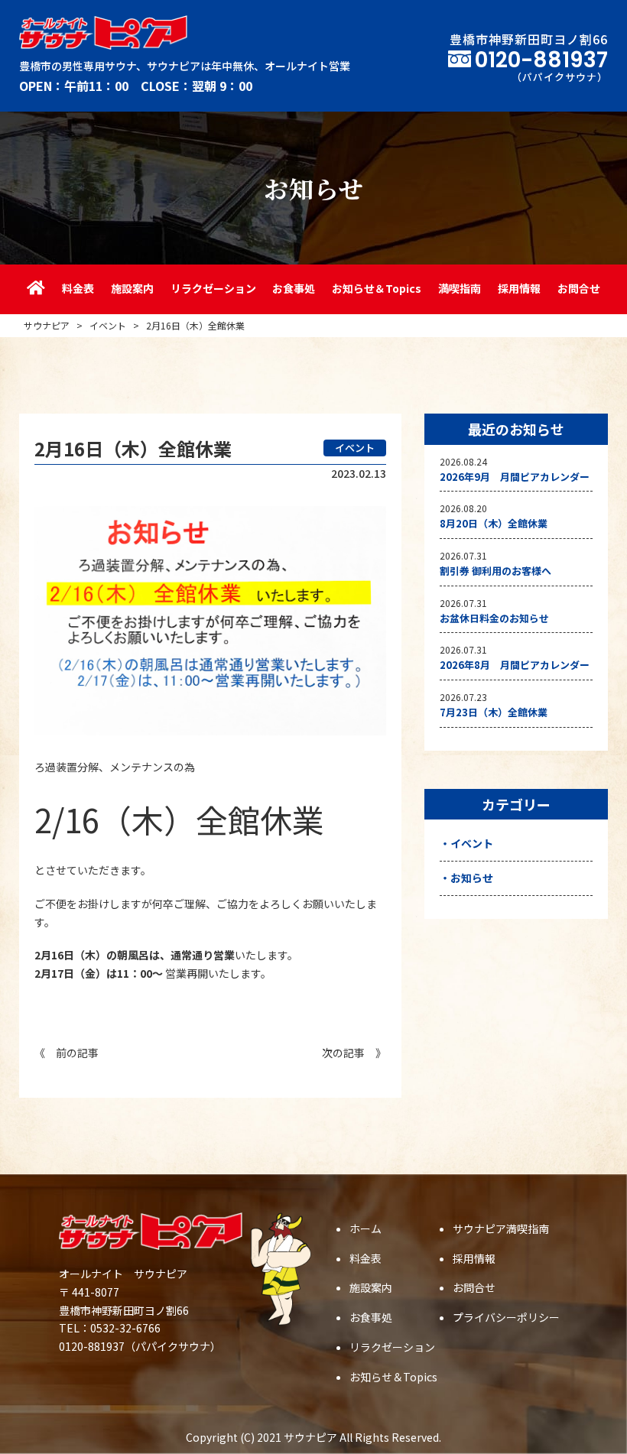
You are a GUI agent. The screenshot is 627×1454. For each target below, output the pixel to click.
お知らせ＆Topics (376, 288)
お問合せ (578, 288)
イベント (471, 843)
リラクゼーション (213, 288)
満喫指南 (459, 288)
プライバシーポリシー (506, 1317)
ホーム (365, 1228)
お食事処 (293, 288)
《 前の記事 (66, 1052)
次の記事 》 (354, 1052)
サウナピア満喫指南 (501, 1228)
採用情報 (519, 288)
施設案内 (132, 288)
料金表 (78, 288)
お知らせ (471, 877)
